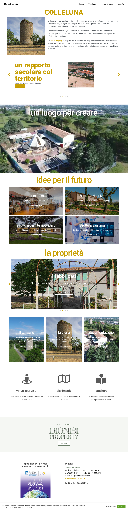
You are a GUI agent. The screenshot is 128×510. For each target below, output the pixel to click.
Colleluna (92, 4)
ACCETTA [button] (121, 506)
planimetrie (64, 391)
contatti (121, 4)
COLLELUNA (11, 4)
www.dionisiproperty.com (75, 478)
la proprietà (64, 253)
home (81, 4)
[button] (60, 96)
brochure (101, 391)
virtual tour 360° (26, 391)
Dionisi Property (56, 41)
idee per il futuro (106, 4)
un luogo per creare (64, 113)
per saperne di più (36, 205)
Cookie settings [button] (110, 507)
